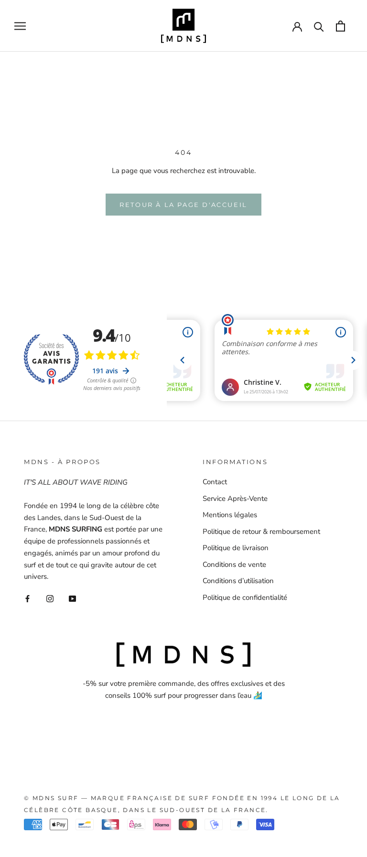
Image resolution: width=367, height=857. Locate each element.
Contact (215, 482)
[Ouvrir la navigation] (20, 26)
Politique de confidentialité (245, 597)
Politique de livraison (236, 548)
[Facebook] (27, 598)
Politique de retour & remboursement (261, 531)
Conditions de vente (234, 564)
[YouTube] (72, 598)
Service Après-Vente (235, 498)
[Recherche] (319, 26)
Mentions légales (230, 515)
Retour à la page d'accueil (183, 204)
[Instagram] (50, 598)
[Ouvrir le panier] (340, 26)
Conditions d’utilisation (238, 581)
